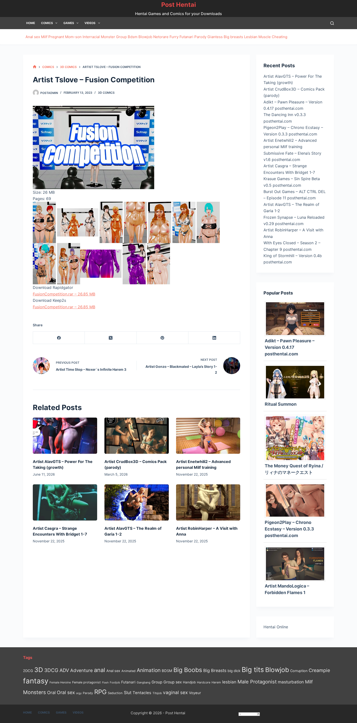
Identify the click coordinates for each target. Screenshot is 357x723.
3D (38, 669)
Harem (216, 682)
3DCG (51, 670)
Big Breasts (214, 670)
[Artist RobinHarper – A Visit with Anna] (208, 502)
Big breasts (233, 36)
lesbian (229, 681)
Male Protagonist (257, 682)
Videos (90, 23)
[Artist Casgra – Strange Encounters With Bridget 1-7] (65, 502)
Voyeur (195, 693)
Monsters (34, 692)
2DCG (28, 671)
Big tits (253, 669)
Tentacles (142, 692)
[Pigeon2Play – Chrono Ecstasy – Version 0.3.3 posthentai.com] (297, 500)
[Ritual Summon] (297, 381)
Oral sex (66, 692)
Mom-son (73, 36)
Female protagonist (86, 682)
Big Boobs (187, 669)
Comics (47, 23)
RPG (100, 692)
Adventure (81, 670)
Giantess (215, 36)
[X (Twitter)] (110, 338)
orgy (79, 693)
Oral (51, 692)
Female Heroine (60, 682)
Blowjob (145, 36)
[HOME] (34, 67)
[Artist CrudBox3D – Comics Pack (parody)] (136, 436)
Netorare (161, 36)
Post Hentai (178, 4)
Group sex (172, 682)
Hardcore (203, 682)
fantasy (35, 681)
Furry (174, 36)
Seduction (115, 693)
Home (30, 23)
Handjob (189, 682)
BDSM (167, 671)
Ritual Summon (281, 404)
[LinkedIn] (214, 338)
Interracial (91, 36)
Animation (149, 670)
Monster (108, 36)
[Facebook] (59, 338)
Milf (44, 36)
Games (68, 23)
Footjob (115, 682)
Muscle (264, 36)
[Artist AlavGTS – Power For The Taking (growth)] (65, 436)
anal (99, 669)
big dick (234, 671)
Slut (127, 692)
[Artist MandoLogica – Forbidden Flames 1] (297, 563)
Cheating (279, 36)
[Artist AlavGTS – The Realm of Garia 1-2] (136, 502)
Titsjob (157, 693)
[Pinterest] (162, 338)
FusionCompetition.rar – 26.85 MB (64, 294)
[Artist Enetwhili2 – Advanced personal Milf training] (208, 436)
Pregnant (56, 36)
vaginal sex (175, 692)
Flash (105, 682)
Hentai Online (276, 626)
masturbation (291, 681)
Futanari (186, 36)
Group (121, 36)
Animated (128, 671)
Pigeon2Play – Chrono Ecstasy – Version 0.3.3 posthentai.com (289, 529)
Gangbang (143, 682)
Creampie (319, 670)
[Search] (332, 23)
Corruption (298, 671)
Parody (200, 36)
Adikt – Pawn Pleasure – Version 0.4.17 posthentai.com (289, 347)
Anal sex (33, 36)
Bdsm (132, 36)
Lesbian (250, 36)
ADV (64, 670)
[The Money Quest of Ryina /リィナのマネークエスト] (297, 437)
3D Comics (106, 92)
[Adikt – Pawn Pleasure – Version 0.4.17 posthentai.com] (297, 318)
